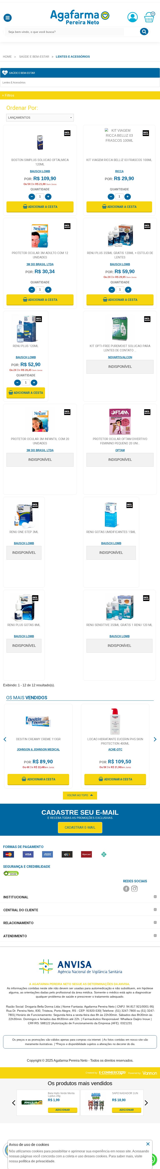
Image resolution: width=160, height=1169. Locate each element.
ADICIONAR (62, 1109)
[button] (7, 17)
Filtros (8, 95)
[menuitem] (7, 56)
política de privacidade (36, 1161)
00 (153, 13)
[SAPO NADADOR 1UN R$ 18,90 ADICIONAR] (96, 1111)
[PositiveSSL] (11, 873)
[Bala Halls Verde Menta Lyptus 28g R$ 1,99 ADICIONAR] (32, 1111)
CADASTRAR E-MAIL (80, 827)
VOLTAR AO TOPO (77, 795)
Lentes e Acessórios (13, 82)
